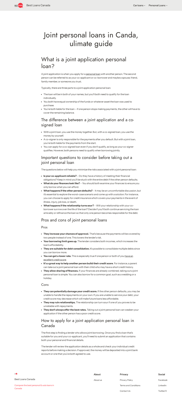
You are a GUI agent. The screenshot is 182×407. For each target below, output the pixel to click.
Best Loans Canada (38, 5)
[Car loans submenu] (144, 5)
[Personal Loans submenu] (166, 5)
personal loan (93, 74)
